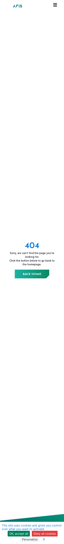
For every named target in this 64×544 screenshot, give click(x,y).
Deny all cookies (45, 533)
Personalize (30, 539)
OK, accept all (18, 533)
